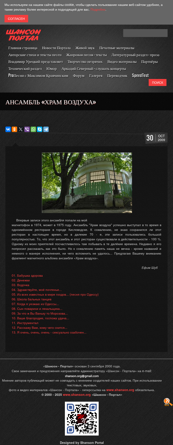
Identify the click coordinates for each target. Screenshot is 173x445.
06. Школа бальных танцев (31, 299)
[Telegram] (46, 129)
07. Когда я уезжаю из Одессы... (35, 303)
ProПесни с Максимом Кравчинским (38, 75)
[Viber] (27, 129)
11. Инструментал (25, 322)
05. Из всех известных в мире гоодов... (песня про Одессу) (55, 294)
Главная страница (22, 47)
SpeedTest (140, 75)
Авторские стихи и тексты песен (34, 54)
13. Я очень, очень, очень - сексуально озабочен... (49, 332)
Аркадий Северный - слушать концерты (93, 68)
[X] (20, 129)
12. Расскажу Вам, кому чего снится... (39, 327)
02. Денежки (21, 280)
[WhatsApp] (33, 129)
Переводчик (117, 75)
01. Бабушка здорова (27, 275)
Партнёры (149, 61)
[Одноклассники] (14, 129)
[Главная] (23, 36)
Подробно (98, 9)
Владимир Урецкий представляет (35, 61)
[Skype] (39, 129)
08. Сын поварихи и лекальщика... (37, 308)
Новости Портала (56, 47)
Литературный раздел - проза (135, 54)
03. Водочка (20, 285)
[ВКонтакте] (8, 129)
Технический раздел (25, 68)
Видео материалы (122, 61)
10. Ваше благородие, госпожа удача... (40, 318)
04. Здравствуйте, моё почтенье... (37, 289)
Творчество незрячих (85, 61)
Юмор (51, 68)
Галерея (95, 75)
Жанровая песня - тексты (86, 54)
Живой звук (85, 47)
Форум (78, 75)
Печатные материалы (116, 47)
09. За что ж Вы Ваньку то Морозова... (40, 313)
